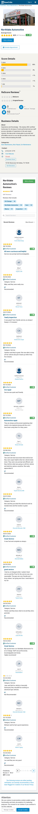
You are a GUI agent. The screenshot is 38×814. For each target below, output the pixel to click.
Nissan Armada (19, 444)
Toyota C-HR (19, 271)
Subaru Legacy (19, 747)
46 (31, 771)
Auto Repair (16, 144)
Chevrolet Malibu (19, 558)
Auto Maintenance (12, 5)
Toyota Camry (19, 598)
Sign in (30, 2)
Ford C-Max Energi (19, 240)
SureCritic (3, 5)
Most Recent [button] (29, 222)
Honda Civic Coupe (19, 339)
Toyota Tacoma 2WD (19, 490)
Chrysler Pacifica (19, 379)
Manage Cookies (9, 810)
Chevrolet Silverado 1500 (19, 528)
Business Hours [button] (10, 159)
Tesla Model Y (19, 672)
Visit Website (9, 154)
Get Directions (11, 166)
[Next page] (33, 770)
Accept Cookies (23, 810)
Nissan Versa (19, 306)
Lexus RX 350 (19, 635)
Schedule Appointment (11, 47)
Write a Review (7, 40)
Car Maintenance (26, 144)
